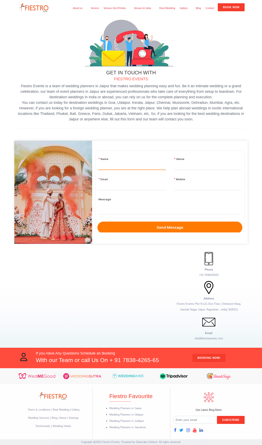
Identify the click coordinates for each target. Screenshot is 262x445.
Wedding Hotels (62, 426)
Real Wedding (167, 8)
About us (77, 8)
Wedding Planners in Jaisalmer (127, 427)
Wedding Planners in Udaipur (126, 414)
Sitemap (73, 417)
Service (95, 8)
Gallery (184, 8)
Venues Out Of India (115, 8)
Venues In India (142, 8)
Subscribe (230, 419)
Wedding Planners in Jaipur (125, 408)
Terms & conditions (39, 409)
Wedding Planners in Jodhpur (126, 420)
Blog (198, 8)
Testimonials (42, 426)
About (62, 417)
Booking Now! (209, 357)
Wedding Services (39, 417)
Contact (210, 8)
